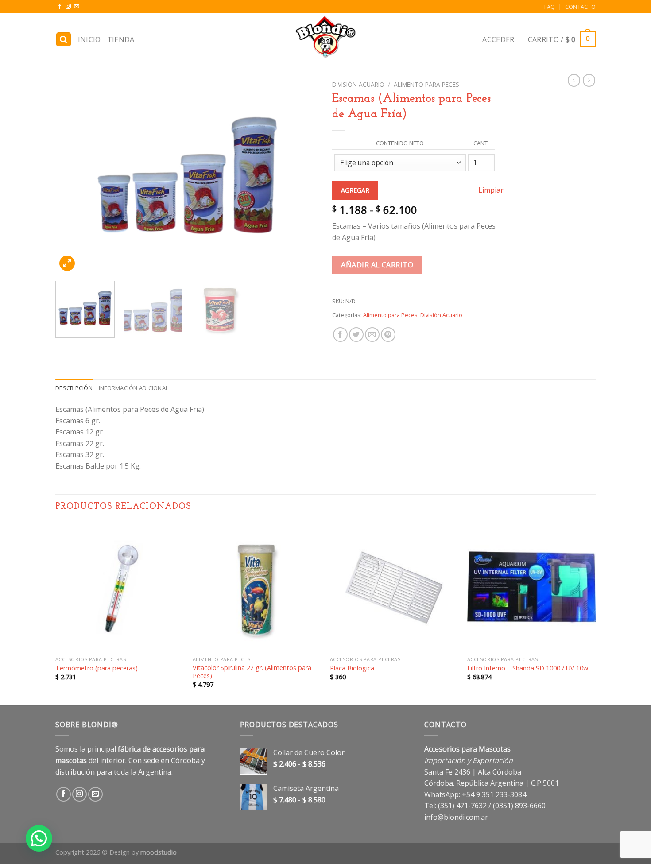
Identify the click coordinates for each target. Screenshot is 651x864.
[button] (39, 838)
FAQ (549, 7)
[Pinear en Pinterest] (388, 334)
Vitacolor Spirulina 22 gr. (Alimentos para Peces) (252, 672)
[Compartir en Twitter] (356, 334)
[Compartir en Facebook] (340, 334)
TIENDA (121, 39)
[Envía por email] (372, 334)
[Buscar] (63, 39)
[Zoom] (67, 263)
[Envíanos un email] (76, 7)
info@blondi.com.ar (456, 817)
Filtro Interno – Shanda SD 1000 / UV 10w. (528, 668)
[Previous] (72, 175)
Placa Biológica (352, 668)
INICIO (89, 39)
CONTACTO (580, 7)
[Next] (302, 175)
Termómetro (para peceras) (96, 668)
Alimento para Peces (426, 84)
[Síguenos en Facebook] (59, 7)
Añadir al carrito (377, 265)
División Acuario (358, 84)
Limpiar (491, 190)
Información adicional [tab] (133, 388)
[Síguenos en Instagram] (68, 7)
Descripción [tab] (74, 388)
